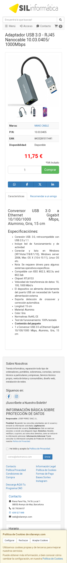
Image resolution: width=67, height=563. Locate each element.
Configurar (9, 540)
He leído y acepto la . (30, 448)
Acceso (27, 26)
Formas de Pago (45, 473)
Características (16, 196)
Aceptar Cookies (40, 540)
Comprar (50, 169)
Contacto (45, 26)
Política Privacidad (16, 470)
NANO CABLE (42, 125)
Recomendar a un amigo (43, 196)
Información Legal (46, 466)
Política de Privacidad (21, 441)
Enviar (48, 457)
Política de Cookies (53, 558)
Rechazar (23, 540)
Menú (11, 26)
